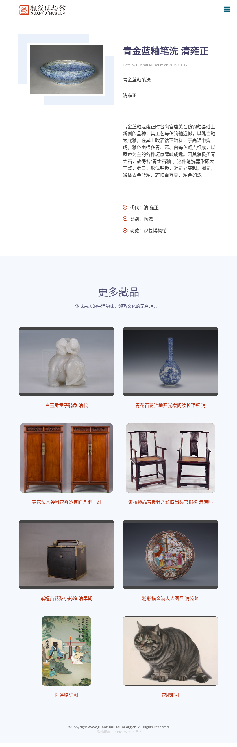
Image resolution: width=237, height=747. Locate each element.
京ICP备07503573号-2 (126, 732)
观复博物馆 (103, 732)
